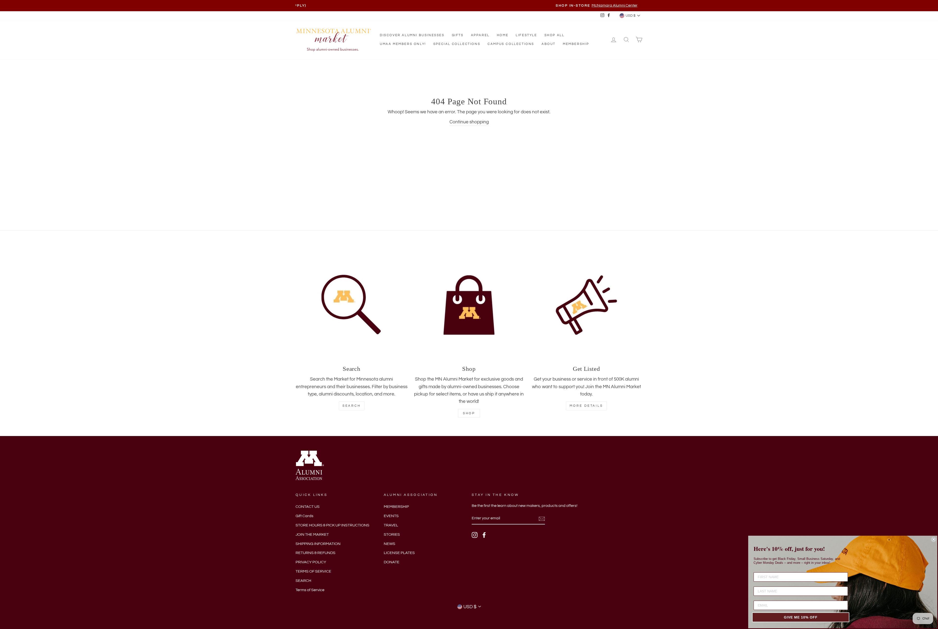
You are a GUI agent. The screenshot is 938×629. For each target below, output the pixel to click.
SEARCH (303, 581)
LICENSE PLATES (399, 553)
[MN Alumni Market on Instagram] (475, 535)
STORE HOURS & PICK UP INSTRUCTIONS (332, 525)
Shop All (554, 35)
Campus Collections (511, 44)
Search (351, 405)
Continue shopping (469, 121)
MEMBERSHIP (396, 507)
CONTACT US (308, 507)
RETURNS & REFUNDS (315, 553)
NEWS (389, 544)
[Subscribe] (542, 518)
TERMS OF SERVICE (313, 571)
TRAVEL (391, 525)
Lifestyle (526, 35)
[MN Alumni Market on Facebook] (484, 535)
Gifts (458, 35)
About (548, 44)
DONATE (391, 562)
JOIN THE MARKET (312, 534)
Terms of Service (310, 590)
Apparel (480, 35)
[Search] (352, 305)
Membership (576, 44)
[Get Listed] (586, 305)
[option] (469, 5)
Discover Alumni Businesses (412, 35)
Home (502, 35)
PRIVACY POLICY (311, 562)
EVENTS (391, 516)
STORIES (392, 534)
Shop (469, 413)
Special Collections (456, 44)
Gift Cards (304, 516)
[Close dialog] (933, 539)
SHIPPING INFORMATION (318, 544)
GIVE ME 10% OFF (801, 617)
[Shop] (469, 305)
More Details (586, 405)
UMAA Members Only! (403, 44)
